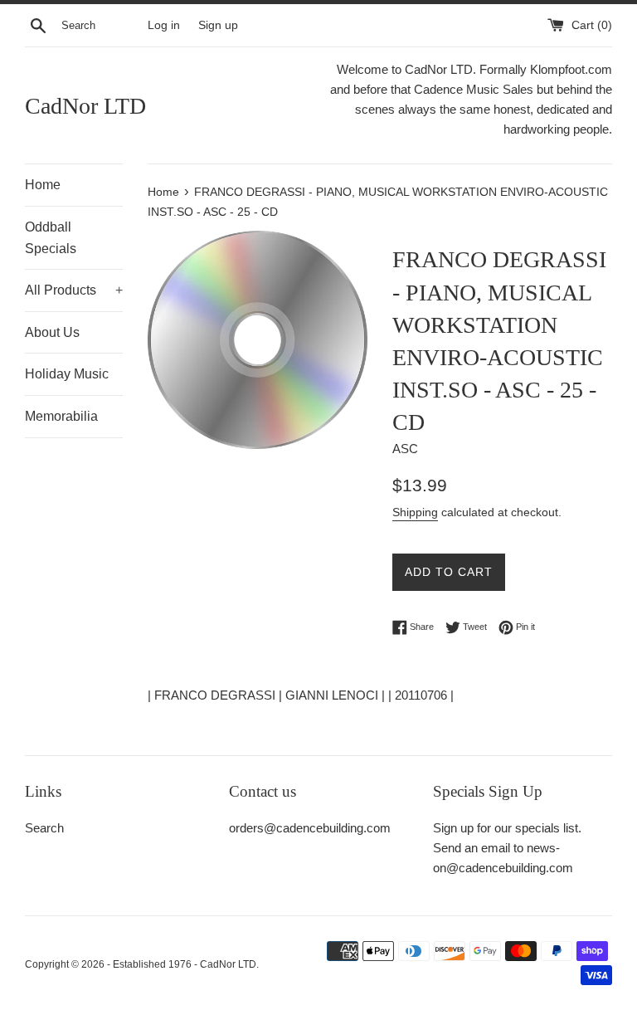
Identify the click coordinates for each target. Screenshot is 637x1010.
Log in (164, 25)
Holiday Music (67, 374)
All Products (74, 290)
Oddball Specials (50, 238)
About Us (52, 332)
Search (44, 828)
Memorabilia (61, 416)
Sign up (218, 25)
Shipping (415, 512)
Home (43, 185)
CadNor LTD (85, 106)
